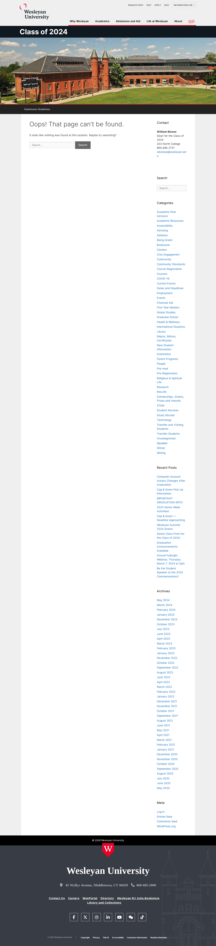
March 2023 (164, 643)
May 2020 (163, 788)
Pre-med (162, 368)
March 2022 (164, 686)
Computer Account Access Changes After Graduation (171, 480)
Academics (102, 21)
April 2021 (163, 735)
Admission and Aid (128, 21)
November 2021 (167, 706)
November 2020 (167, 759)
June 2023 (163, 634)
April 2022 (163, 682)
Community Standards (171, 264)
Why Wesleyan (79, 21)
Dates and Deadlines (170, 288)
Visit (148, 5)
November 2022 (167, 658)
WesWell (162, 443)
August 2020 (165, 773)
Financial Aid (165, 302)
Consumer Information (137, 938)
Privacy (96, 938)
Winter (161, 448)
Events (161, 297)
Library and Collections (104, 902)
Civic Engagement (168, 254)
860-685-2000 (146, 885)
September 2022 (167, 667)
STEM (160, 405)
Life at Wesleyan (157, 21)
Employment (165, 293)
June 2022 (163, 677)
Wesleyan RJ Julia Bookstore (138, 898)
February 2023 (166, 648)
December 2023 (167, 619)
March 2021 (164, 739)
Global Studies (166, 312)
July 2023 (163, 629)
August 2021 (165, 720)
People (161, 363)
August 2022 (165, 672)
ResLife (161, 391)
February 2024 (166, 609)
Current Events (166, 283)
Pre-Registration (167, 373)
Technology (164, 420)
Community (164, 259)
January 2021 (165, 749)
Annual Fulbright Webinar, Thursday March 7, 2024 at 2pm (171, 559)
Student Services (168, 410)
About (178, 21)
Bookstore (163, 245)
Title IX (106, 938)
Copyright (85, 938)
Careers (162, 249)
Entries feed (164, 816)
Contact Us (57, 898)
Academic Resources (170, 220)
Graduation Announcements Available (167, 546)
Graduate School (167, 317)
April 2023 (163, 638)
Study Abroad (166, 415)
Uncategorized (166, 438)
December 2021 (167, 701)
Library (161, 331)
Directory (107, 898)
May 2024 (163, 600)
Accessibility (165, 225)
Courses (162, 273)
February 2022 (166, 691)
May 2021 (163, 730)
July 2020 (163, 778)
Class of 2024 (44, 31)
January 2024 (165, 614)
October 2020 (166, 763)
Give (166, 5)
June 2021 (163, 725)
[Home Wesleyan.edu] (108, 850)
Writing (161, 453)
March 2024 (164, 605)
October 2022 (165, 662)
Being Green (165, 240)
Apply (157, 5)
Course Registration (169, 269)
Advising (162, 230)
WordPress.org (166, 826)
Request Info (135, 5)
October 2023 (166, 624)
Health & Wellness (168, 322)
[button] (191, 21)
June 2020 (163, 783)
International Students (171, 326)
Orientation (164, 354)
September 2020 (167, 768)
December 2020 (167, 754)
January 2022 (165, 696)
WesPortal (90, 898)
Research (163, 387)
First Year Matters (168, 307)
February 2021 (166, 744)
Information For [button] (184, 5)
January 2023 (165, 653)
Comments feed (167, 821)
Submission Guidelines (37, 109)
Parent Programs (167, 359)
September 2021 (167, 715)
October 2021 (165, 711)
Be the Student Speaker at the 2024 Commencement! (170, 572)
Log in (161, 811)
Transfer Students (168, 433)
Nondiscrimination (158, 938)
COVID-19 (163, 278)
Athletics (162, 235)
